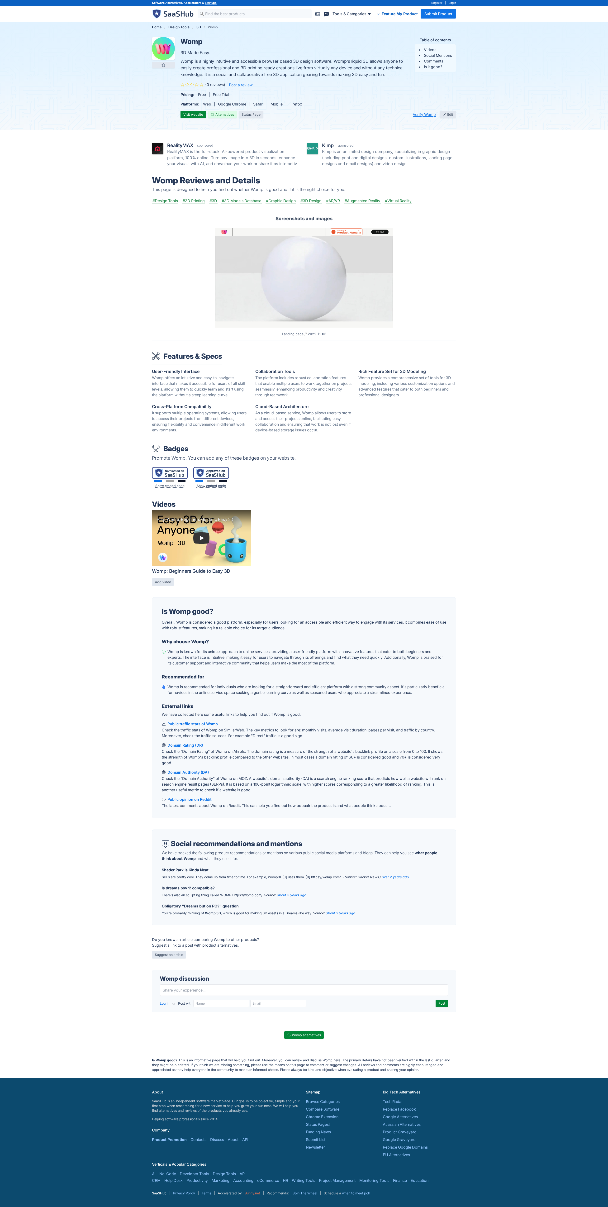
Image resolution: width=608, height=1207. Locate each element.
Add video (163, 582)
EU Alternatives (396, 1154)
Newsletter (315, 1147)
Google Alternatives (400, 1116)
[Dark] (181, 481)
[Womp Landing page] (304, 277)
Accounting (243, 1180)
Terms (206, 1193)
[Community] (326, 14)
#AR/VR (333, 200)
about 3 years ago (291, 895)
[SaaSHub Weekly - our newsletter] (318, 14)
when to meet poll (356, 1193)
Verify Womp (424, 114)
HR (285, 1180)
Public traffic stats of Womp (192, 723)
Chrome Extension (322, 1116)
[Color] (158, 481)
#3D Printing (194, 200)
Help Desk (173, 1180)
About (233, 1139)
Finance (400, 1180)
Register (436, 3)
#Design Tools (165, 200)
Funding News (318, 1132)
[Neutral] (170, 481)
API (245, 1139)
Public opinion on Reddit (189, 799)
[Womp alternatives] (163, 48)
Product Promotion (169, 1139)
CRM (156, 1180)
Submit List (315, 1139)
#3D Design (310, 200)
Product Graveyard (400, 1132)
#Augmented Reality (362, 200)
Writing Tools (303, 1180)
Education (419, 1180)
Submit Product (438, 13)
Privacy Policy (184, 1193)
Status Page (251, 114)
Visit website (193, 114)
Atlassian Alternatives (402, 1124)
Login (452, 3)
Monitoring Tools (374, 1180)
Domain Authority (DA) (188, 772)
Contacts (198, 1139)
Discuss (217, 1139)
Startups (211, 3)
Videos (430, 49)
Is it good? (433, 66)
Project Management (337, 1180)
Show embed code (170, 486)
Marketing (220, 1180)
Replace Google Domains (405, 1147)
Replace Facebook (399, 1109)
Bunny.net (252, 1193)
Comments (433, 61)
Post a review (241, 84)
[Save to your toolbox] (163, 65)
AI (154, 1173)
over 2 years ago (395, 877)
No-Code (167, 1173)
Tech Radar (393, 1101)
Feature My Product (399, 13)
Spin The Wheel (305, 1193)
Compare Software (322, 1109)
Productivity (197, 1180)
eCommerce (268, 1180)
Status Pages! (318, 1124)
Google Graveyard (399, 1139)
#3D (213, 200)
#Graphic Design (281, 200)
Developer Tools (194, 1173)
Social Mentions (438, 55)
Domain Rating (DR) (185, 745)
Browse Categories (323, 1101)
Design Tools (224, 1173)
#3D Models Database (241, 200)
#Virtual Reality (398, 200)
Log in (165, 1003)
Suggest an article (169, 955)
